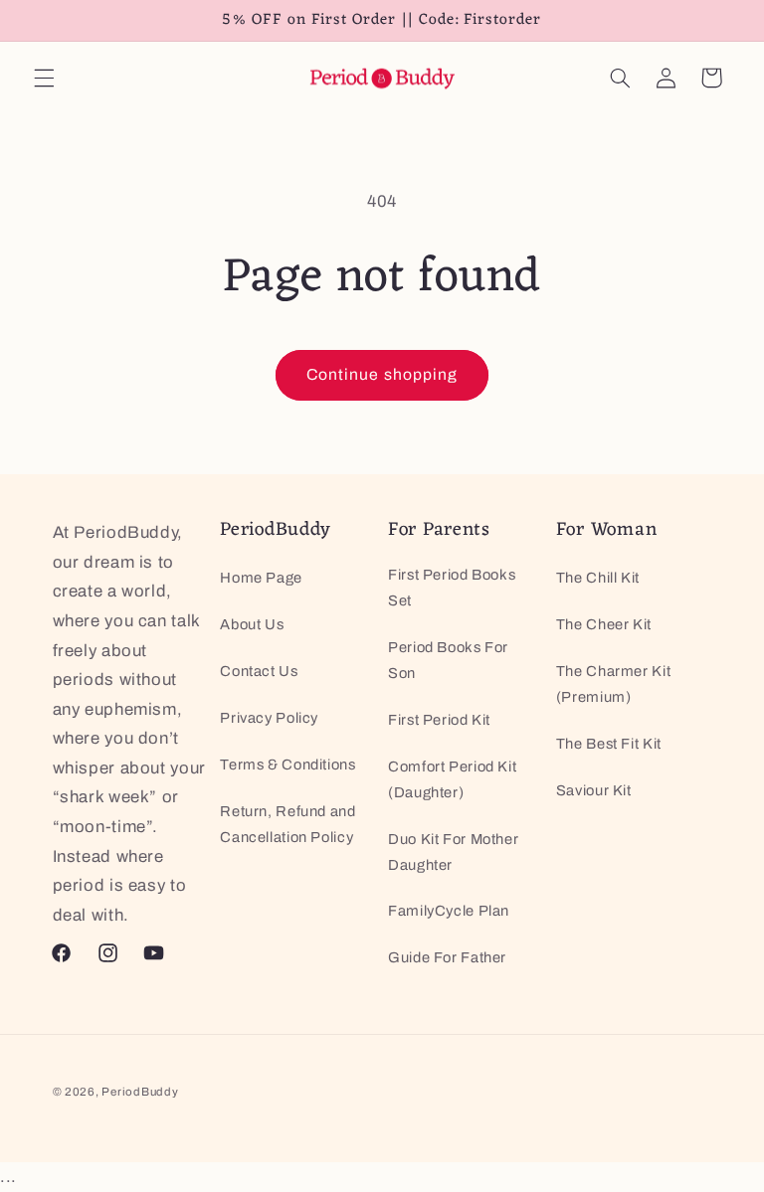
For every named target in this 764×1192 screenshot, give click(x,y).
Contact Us (258, 671)
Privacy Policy (269, 718)
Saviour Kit (594, 790)
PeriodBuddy (139, 1092)
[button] (44, 77)
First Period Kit (439, 720)
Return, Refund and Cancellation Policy (287, 824)
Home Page (261, 578)
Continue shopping (382, 374)
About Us (252, 624)
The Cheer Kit (604, 624)
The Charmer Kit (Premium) (613, 684)
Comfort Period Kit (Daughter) (452, 779)
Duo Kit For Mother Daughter (453, 852)
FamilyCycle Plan (448, 911)
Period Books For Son (448, 660)
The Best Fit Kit (609, 744)
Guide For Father (447, 957)
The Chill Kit (598, 578)
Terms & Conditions (287, 764)
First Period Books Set (451, 587)
